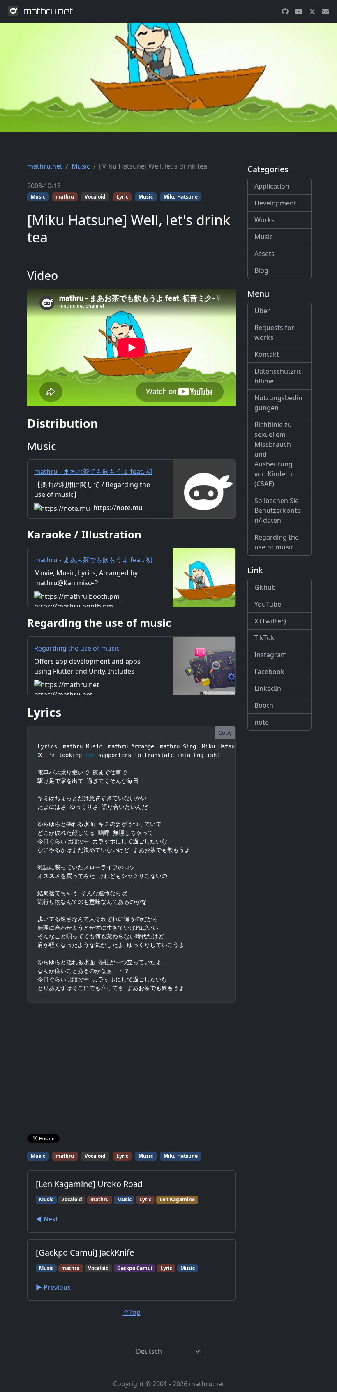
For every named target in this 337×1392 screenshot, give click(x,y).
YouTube (267, 604)
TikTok (264, 637)
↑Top (132, 1312)
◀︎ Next (47, 1218)
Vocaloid (95, 196)
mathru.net (44, 166)
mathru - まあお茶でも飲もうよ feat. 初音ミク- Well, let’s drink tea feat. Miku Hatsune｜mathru (93, 481)
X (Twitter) (270, 621)
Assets (264, 253)
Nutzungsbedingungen (278, 402)
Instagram (270, 654)
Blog (261, 270)
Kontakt (266, 354)
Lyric (122, 196)
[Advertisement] (131, 1070)
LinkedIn (267, 688)
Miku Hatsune (181, 196)
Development (275, 203)
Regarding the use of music (276, 542)
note (261, 722)
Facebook (269, 671)
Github (265, 587)
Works (264, 219)
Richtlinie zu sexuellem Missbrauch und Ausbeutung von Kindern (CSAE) (273, 454)
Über (262, 310)
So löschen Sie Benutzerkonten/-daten (277, 510)
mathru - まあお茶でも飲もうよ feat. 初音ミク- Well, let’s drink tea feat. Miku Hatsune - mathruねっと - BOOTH (93, 569)
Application (271, 186)
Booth (263, 705)
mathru (64, 196)
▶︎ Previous (53, 1287)
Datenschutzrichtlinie (278, 376)
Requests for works (274, 332)
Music (81, 166)
